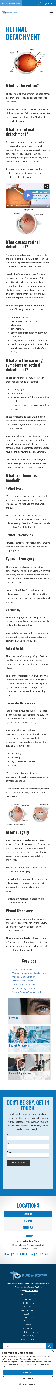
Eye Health (28, 1306)
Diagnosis (28, 1321)
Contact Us (28, 1317)
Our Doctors (28, 1303)
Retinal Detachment (22, 968)
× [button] (53, 1351)
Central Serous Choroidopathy (27, 992)
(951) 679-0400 (48, 3)
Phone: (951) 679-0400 (15, 1254)
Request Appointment (11, 3)
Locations (28, 1313)
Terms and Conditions (28, 1339)
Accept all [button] (28, 1372)
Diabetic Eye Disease (22, 980)
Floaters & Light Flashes (24, 988)
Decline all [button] (28, 1378)
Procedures (28, 1328)
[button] (28, 1384)
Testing (28, 1324)
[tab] (28, 1214)
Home (28, 1299)
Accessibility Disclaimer (28, 1332)
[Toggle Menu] (51, 12)
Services (29, 961)
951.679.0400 (31, 1290)
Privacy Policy (28, 1335)
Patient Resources (28, 1310)
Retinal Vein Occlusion (23, 984)
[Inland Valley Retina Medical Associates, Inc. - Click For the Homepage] (28, 1276)
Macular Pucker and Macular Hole (29, 972)
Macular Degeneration (23, 976)
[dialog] (28, 1369)
